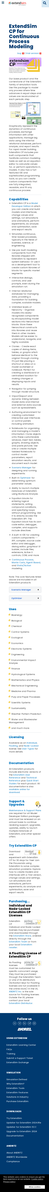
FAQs (9, 1049)
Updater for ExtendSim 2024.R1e (23, 1122)
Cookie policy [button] (37, 1179)
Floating (13, 745)
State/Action (24, 565)
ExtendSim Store (22, 935)
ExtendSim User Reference (19, 776)
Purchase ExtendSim (17, 1101)
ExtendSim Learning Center (21, 1045)
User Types (28, 748)
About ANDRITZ (14, 1152)
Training (10, 1053)
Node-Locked (31, 745)
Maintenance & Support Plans (25, 810)
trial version (32, 53)
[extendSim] (17, 3)
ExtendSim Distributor (21, 1003)
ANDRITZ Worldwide (16, 1157)
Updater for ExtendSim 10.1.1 (21, 1127)
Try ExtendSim (14, 1118)
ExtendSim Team (18, 941)
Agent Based (33, 562)
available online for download (19, 791)
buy (19, 53)
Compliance (13, 1161)
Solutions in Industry (17, 1096)
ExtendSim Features (17, 1092)
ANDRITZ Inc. (15, 991)
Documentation (15, 1135)
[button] (44, 3)
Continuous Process (23, 559)
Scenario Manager (22, 467)
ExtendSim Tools (15, 1088)
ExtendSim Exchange (17, 1062)
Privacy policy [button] (9, 1182)
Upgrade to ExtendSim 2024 (21, 1131)
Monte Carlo (18, 562)
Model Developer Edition (25, 205)
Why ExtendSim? (15, 1083)
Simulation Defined (16, 1079)
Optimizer (25, 477)
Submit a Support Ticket (19, 1058)
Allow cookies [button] (35, 1187)
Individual (32, 742)
